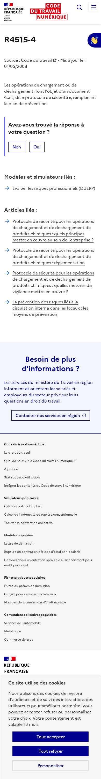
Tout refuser (51, 751)
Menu (94, 7)
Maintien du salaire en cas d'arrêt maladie (35, 602)
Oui (36, 147)
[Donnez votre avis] (94, 40)
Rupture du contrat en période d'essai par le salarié (42, 551)
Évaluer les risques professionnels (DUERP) (53, 188)
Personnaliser (50, 765)
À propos (11, 469)
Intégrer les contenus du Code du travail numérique (42, 485)
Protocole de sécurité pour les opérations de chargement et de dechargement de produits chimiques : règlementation (53, 256)
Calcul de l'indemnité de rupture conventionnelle (40, 514)
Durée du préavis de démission (27, 586)
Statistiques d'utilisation (22, 477)
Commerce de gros (18, 639)
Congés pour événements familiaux (30, 594)
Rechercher (79, 7)
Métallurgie (12, 631)
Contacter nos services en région (48, 415)
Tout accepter (51, 737)
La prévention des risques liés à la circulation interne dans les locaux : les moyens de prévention (50, 308)
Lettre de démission (18, 543)
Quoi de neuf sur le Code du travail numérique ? (39, 461)
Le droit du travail (17, 452)
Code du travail (36, 60)
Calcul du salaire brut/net (23, 506)
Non (16, 147)
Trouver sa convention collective (28, 523)
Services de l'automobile (22, 623)
